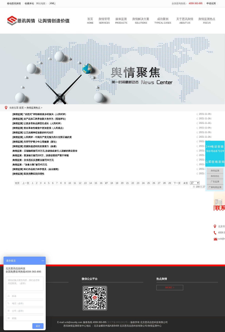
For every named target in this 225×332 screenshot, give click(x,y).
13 (85, 183)
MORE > (169, 287)
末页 (185, 183)
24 (143, 183)
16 (101, 183)
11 (75, 183)
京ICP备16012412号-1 (118, 322)
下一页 (177, 183)
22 (132, 183)
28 (164, 183)
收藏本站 (29, 3)
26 (154, 183)
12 (80, 183)
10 (69, 183)
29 (169, 183)
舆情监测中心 (155, 325)
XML (52, 3)
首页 (90, 20)
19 (117, 183)
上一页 (25, 183)
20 (122, 183)
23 (138, 183)
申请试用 (211, 3)
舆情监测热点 (33, 107)
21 (127, 183)
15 (96, 183)
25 (148, 183)
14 (90, 183)
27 (159, 183)
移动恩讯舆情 (14, 3)
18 (111, 183)
